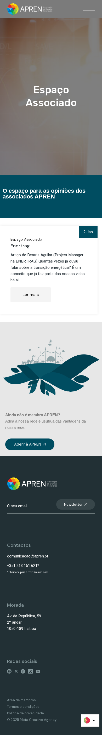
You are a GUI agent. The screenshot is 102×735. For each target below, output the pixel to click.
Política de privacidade (25, 713)
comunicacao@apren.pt (27, 556)
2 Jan (88, 232)
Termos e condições (23, 706)
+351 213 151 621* (23, 565)
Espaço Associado (26, 239)
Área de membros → (23, 700)
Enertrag (20, 246)
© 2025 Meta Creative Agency (31, 719)
